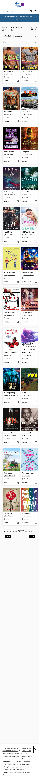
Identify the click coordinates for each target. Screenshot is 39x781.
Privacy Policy (27, 751)
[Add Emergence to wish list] (36, 161)
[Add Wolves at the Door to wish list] (17, 442)
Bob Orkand (27, 395)
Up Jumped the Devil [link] (28, 433)
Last (32, 537)
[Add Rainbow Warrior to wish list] (36, 523)
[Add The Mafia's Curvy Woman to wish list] (36, 322)
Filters (5, 42)
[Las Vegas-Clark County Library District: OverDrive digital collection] (19, 4)
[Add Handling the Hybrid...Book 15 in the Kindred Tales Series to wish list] (17, 402)
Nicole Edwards (9, 315)
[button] (32, 29)
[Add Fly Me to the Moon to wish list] (17, 161)
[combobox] (15, 11)
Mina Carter (8, 235)
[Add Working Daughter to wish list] (17, 362)
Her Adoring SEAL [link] (10, 112)
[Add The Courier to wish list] (17, 523)
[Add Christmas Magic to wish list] (36, 282)
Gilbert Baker (27, 516)
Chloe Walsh (27, 355)
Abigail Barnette (10, 275)
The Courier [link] (8, 513)
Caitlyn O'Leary (9, 74)
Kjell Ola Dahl (9, 516)
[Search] (3, 11)
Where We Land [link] (9, 272)
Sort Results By (7, 36)
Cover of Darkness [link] (28, 192)
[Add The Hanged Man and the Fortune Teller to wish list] (36, 483)
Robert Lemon (28, 114)
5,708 (9, 531)
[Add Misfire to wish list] (36, 402)
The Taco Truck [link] (27, 112)
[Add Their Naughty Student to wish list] (17, 322)
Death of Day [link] (8, 192)
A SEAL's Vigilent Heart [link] (28, 232)
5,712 (31, 531)
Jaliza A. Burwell (28, 154)
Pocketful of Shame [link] (28, 353)
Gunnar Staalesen (10, 435)
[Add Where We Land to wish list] (17, 282)
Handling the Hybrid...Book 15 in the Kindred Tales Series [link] (10, 393)
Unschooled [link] (8, 473)
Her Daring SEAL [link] (9, 71)
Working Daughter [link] (10, 353)
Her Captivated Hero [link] (28, 71)
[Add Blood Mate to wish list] (17, 241)
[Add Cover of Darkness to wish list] (36, 201)
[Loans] (31, 11)
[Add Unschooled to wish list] (17, 483)
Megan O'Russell (10, 194)
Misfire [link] (24, 393)
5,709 (15, 531)
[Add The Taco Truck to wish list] (36, 121)
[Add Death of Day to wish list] (17, 201)
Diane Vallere (9, 154)
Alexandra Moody (29, 275)
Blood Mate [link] (8, 232)
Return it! (18, 19)
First (8, 537)
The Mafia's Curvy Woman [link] (28, 312)
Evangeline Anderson (11, 395)
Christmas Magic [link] (27, 272)
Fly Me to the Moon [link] (10, 152)
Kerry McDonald (10, 476)
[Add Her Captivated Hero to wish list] (36, 81)
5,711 (26, 531)
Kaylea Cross (27, 194)
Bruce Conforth (28, 435)
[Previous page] (5, 531)
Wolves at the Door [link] (10, 433)
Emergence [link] (26, 152)
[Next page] (35, 531)
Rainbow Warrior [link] (27, 513)
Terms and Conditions (10, 751)
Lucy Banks (27, 476)
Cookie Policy (7, 775)
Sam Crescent (28, 315)
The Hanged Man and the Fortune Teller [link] (28, 473)
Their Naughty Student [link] (10, 312)
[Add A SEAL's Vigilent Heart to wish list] (36, 241)
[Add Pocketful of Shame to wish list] (36, 362)
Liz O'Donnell (9, 355)
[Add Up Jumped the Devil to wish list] (36, 442)
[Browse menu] (35, 11)
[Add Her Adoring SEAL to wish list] (17, 121)
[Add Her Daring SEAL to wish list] (17, 81)
